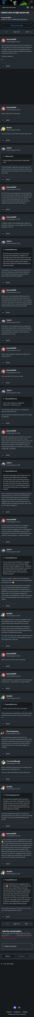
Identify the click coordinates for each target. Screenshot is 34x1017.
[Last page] (31, 31)
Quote (8, 66)
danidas (9, 613)
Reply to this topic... (11, 946)
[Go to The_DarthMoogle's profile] (3, 762)
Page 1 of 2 (17, 32)
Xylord (8, 148)
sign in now (12, 935)
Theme (8, 1012)
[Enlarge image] (13, 582)
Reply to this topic (17, 25)
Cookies (25, 1012)
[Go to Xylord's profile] (3, 149)
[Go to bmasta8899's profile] (3, 40)
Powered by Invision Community (17, 1014)
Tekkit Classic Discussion (19, 19)
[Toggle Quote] (4, 156)
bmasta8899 (7, 17)
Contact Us (17, 1012)
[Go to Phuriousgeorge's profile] (3, 732)
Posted (13, 41)
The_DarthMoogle (13, 761)
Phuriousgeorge (12, 731)
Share (8, 956)
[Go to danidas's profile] (3, 614)
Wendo (9, 128)
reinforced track (6, 637)
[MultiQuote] (3, 66)
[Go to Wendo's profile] (3, 129)
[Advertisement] (17, 87)
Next (27, 32)
